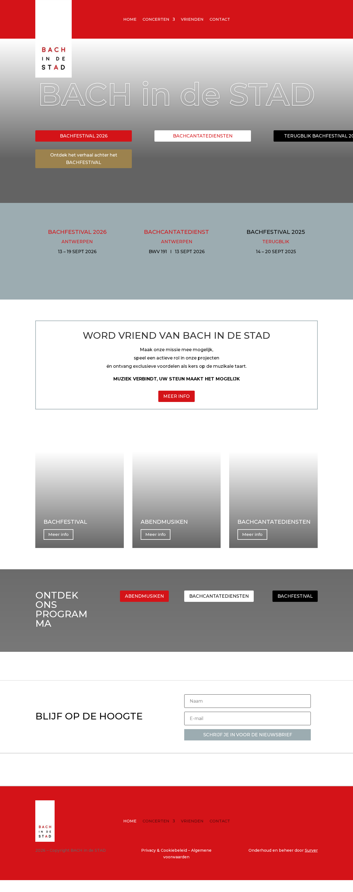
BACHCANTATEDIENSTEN (202, 136)
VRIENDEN (192, 19)
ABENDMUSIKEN (144, 596)
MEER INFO (176, 396)
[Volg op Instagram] (289, 18)
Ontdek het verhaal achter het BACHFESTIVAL (83, 158)
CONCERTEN (156, 19)
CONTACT (220, 19)
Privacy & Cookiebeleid (164, 850)
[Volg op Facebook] (278, 18)
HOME (130, 19)
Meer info (58, 534)
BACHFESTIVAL (295, 596)
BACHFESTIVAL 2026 (84, 136)
